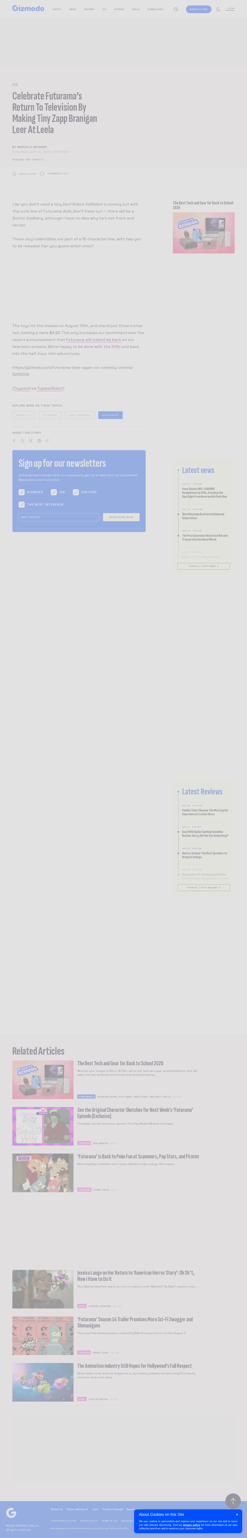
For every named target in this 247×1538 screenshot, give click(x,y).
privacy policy (191, 1525)
